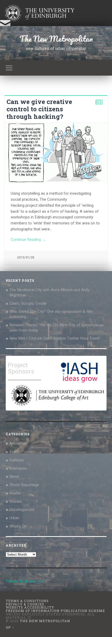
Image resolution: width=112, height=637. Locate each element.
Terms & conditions (27, 601)
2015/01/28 (25, 257)
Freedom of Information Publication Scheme (55, 611)
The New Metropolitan (56, 38)
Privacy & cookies (25, 604)
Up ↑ (10, 627)
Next (100, 153)
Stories (15, 501)
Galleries (16, 460)
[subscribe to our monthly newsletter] (5, 26)
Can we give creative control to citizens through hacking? (39, 109)
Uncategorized (21, 509)
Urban (14, 518)
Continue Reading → (28, 239)
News (14, 476)
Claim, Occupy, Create (28, 303)
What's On (18, 526)
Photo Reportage (24, 484)
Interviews (18, 468)
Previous (11, 153)
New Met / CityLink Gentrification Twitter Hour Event (55, 338)
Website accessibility (30, 607)
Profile (15, 493)
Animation (18, 443)
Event (14, 451)
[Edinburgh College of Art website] (57, 407)
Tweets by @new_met (25, 581)
